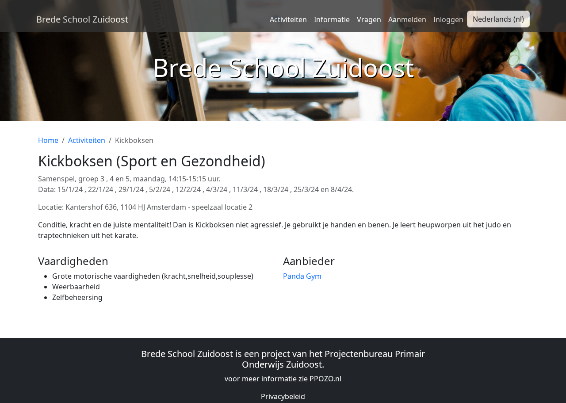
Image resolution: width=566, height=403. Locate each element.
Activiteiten (288, 19)
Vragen (369, 19)
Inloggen (448, 19)
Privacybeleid (283, 396)
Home (48, 140)
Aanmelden (407, 19)
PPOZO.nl (325, 379)
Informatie (332, 19)
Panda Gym (302, 276)
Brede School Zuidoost (82, 19)
